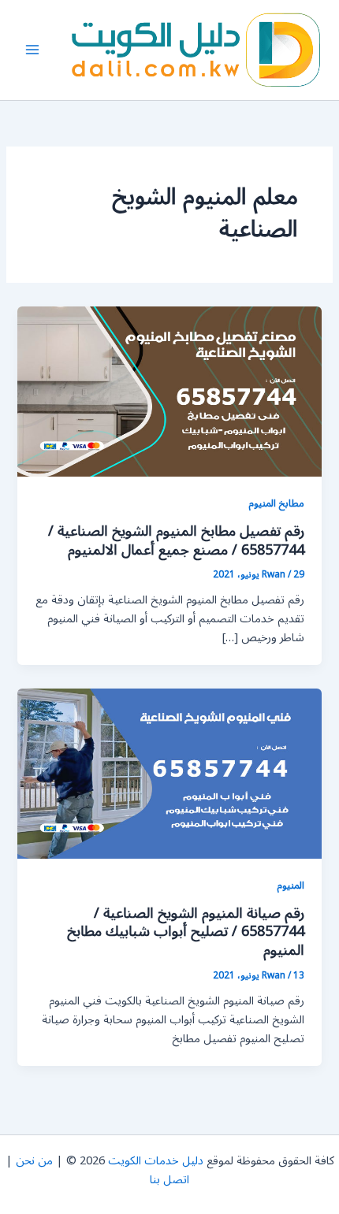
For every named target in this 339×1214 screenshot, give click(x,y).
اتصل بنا (169, 1180)
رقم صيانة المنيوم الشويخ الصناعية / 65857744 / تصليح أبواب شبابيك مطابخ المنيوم (185, 931)
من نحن (34, 1161)
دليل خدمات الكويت (155, 1161)
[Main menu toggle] (32, 49)
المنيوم (290, 885)
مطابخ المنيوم (276, 503)
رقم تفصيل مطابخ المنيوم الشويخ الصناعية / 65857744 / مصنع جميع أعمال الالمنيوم (176, 540)
